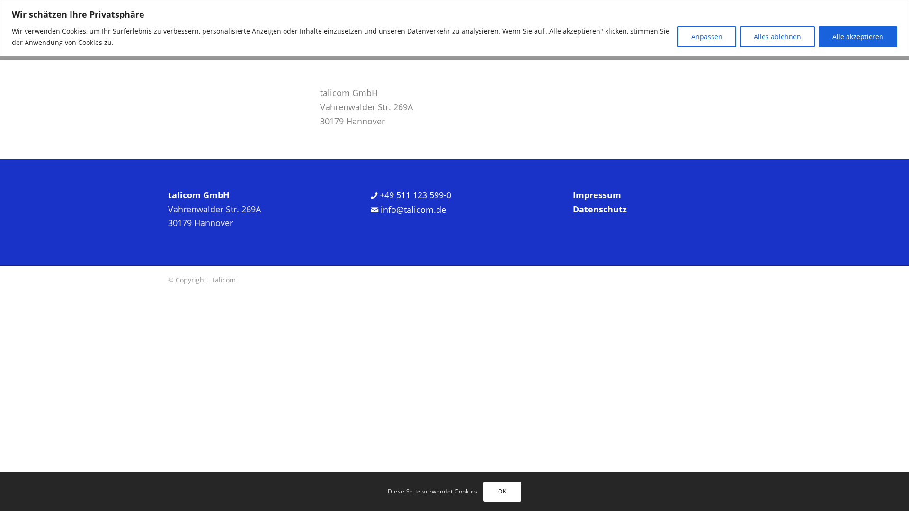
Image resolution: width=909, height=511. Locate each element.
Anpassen (706, 36)
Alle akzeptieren (857, 36)
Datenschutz (600, 209)
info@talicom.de (412, 209)
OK (502, 491)
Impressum (597, 195)
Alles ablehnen (777, 36)
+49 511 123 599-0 (414, 195)
